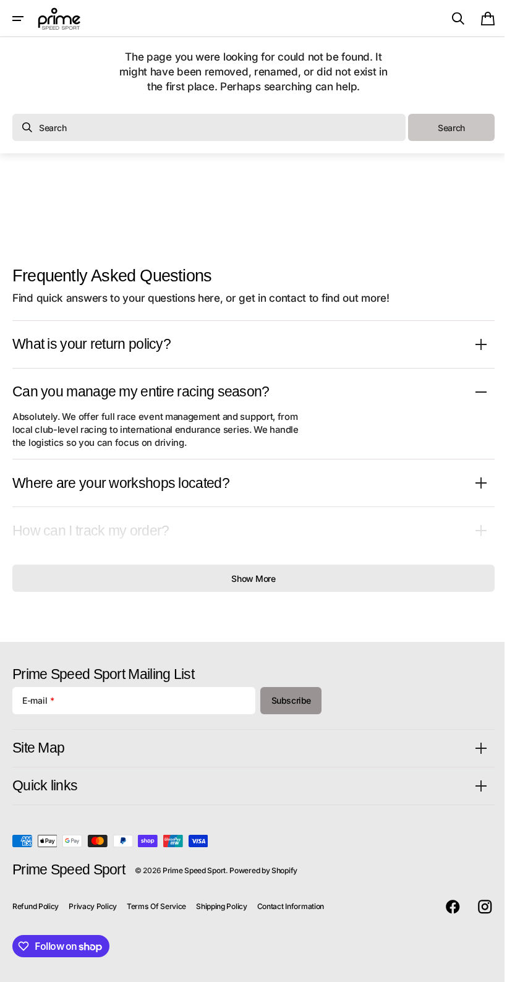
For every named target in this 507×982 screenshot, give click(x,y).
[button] (18, 18)
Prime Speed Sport (194, 870)
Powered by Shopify (263, 870)
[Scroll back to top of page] (483, 967)
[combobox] (209, 127)
